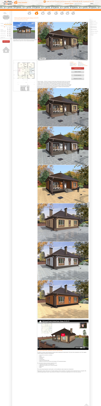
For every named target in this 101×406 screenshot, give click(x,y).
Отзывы (92, 34)
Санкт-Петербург (22, 2)
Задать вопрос (78, 71)
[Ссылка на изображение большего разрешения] (25, 75)
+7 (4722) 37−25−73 (88, 1)
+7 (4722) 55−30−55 (76, 1)
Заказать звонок (69, 3)
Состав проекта (77, 75)
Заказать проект (77, 68)
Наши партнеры (94, 29)
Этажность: (2, 25)
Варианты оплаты (78, 78)
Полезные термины (94, 31)
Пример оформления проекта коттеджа (21, 19)
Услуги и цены (93, 21)
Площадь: (2, 23)
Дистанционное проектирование (94, 27)
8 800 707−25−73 (51, 1)
